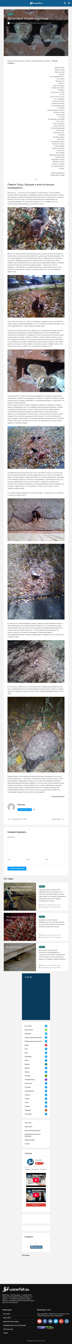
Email (28, 859)
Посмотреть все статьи (25, 809)
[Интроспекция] (20, 957)
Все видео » (36, 1205)
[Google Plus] (61, 1321)
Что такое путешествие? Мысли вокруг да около (19, 888)
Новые (28, 1169)
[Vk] (50, 1321)
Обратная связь (30, 1140)
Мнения (11, 14)
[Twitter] (55, 1321)
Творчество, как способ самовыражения (35, 990)
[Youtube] (39, 1321)
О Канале (43, 1169)
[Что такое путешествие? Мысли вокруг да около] (20, 896)
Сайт (46, 859)
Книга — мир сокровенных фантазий (35, 982)
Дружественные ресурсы (32, 1130)
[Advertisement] (36, 1270)
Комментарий (11, 837)
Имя (9, 859)
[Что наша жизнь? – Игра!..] (20, 927)
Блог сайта (28, 1123)
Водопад (12, 23)
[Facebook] (45, 1321)
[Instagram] (66, 1321)
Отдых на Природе (33, 997)
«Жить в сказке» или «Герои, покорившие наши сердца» (34, 1004)
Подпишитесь (37, 1247)
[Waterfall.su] (30, 1162)
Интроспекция (14, 947)
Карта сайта (28, 1126)
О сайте (27, 1144)
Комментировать (36, 23)
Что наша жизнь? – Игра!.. (16, 918)
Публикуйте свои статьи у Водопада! (32, 1135)
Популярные (35, 1169)
